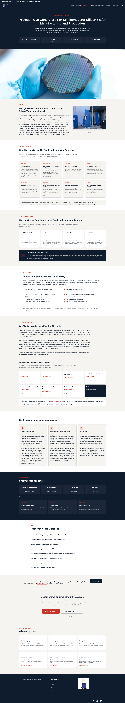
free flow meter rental (57, 401)
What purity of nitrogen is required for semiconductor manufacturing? (51, 535)
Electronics (53, 693)
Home (72, 5)
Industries (85, 5)
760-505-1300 (57, 616)
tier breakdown (42, 584)
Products (108, 5)
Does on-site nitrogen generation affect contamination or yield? (49, 563)
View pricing (95, 581)
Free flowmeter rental (71, 611)
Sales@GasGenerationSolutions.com (32, 679)
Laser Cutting (54, 687)
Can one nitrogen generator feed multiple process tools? (47, 549)
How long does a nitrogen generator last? (43, 567)
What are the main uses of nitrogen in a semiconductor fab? (48, 539)
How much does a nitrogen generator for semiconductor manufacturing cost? (53, 553)
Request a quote (50, 611)
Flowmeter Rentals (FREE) (97, 5)
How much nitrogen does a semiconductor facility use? (46, 558)
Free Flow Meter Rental (56, 682)
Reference (115, 5)
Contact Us (78, 5)
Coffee (52, 684)
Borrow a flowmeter (91, 389)
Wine (52, 690)
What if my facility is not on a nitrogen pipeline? (44, 544)
